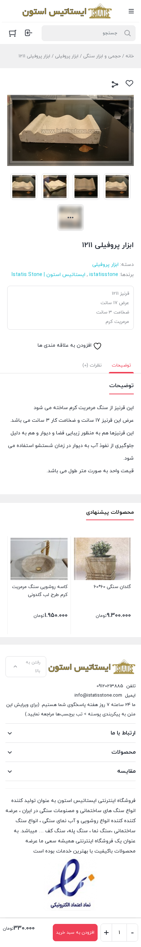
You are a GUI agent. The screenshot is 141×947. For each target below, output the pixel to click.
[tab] (121, 365)
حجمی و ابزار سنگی (102, 56)
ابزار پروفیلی (66, 56)
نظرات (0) (92, 365)
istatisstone (103, 274)
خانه (129, 56)
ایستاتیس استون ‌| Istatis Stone (48, 274)
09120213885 (110, 686)
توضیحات (121, 365)
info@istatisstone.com (98, 695)
